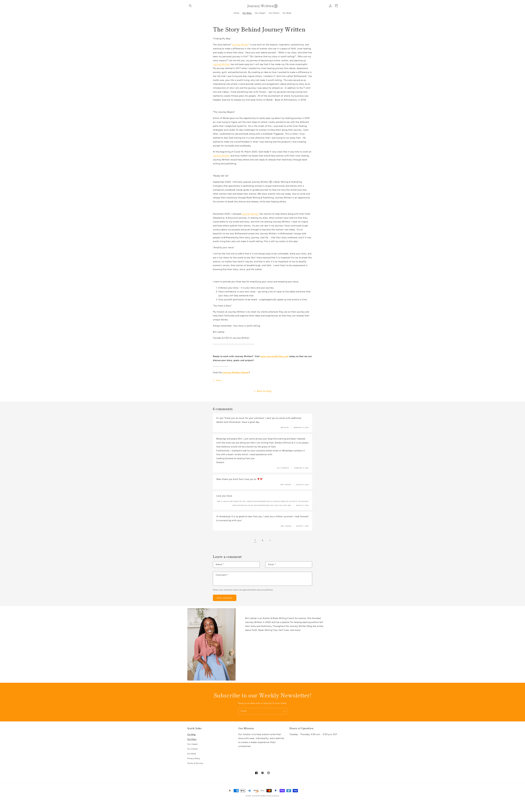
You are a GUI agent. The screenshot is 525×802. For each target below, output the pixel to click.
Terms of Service (195, 763)
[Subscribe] (284, 711)
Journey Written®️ (258, 796)
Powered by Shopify (272, 796)
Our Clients (192, 749)
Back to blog (264, 391)
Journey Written (240, 44)
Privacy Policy (193, 758)
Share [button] (218, 380)
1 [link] (255, 540)
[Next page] (270, 540)
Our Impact (192, 744)
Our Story (191, 739)
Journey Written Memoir (235, 372)
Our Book (191, 754)
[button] (190, 6)
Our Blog (191, 734)
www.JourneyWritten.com (274, 356)
